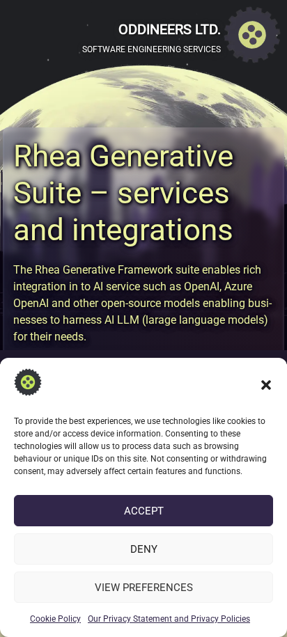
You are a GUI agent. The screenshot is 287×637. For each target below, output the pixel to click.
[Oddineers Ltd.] (252, 37)
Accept (144, 511)
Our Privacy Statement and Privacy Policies (169, 619)
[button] (266, 385)
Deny (143, 549)
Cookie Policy (55, 619)
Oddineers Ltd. (169, 29)
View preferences (144, 587)
